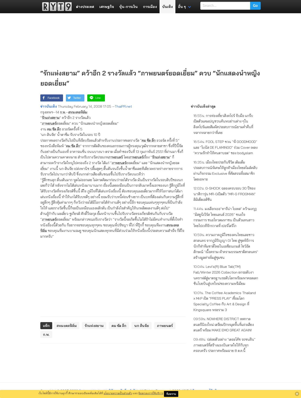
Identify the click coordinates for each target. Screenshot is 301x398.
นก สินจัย (141, 325)
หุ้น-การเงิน (128, 6)
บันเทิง (167, 6)
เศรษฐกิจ (106, 6)
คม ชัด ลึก (54, 129)
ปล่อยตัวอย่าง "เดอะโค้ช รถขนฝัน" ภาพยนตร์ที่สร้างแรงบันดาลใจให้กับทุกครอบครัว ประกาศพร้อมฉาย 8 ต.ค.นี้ (224, 345)
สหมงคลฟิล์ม (77, 112)
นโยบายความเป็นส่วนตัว (118, 393)
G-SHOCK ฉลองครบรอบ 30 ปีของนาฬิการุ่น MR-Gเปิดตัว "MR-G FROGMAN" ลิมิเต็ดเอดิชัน (224, 194)
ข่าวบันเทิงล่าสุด (203, 106)
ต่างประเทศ (85, 6)
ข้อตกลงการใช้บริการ (150, 393)
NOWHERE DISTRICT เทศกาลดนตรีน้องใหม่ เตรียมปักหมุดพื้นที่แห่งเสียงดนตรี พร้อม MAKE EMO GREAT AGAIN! (223, 324)
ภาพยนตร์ (49, 123)
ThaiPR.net (123, 106)
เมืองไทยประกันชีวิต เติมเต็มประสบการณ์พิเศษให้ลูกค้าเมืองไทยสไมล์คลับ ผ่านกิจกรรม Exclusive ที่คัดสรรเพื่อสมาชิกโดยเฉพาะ (225, 170)
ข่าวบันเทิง (48, 106)
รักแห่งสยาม (50, 117)
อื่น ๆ (182, 6)
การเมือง (150, 6)
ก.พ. (63, 112)
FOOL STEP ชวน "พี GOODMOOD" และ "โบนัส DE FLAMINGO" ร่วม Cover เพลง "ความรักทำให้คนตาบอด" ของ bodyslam (225, 147)
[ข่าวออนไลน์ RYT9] (55, 6)
